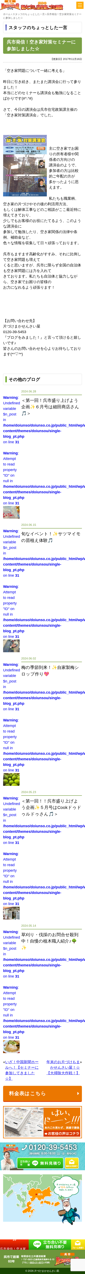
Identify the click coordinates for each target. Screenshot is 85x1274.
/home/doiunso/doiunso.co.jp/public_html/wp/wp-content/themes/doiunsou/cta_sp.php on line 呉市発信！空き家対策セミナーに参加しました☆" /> (14, 1244)
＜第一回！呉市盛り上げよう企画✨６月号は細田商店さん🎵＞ (50, 407)
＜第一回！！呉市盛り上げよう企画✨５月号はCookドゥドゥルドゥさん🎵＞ (51, 807)
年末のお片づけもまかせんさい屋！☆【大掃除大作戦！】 (63, 1067)
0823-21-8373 (37, 1262)
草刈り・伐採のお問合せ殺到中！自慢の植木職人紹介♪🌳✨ (49, 941)
